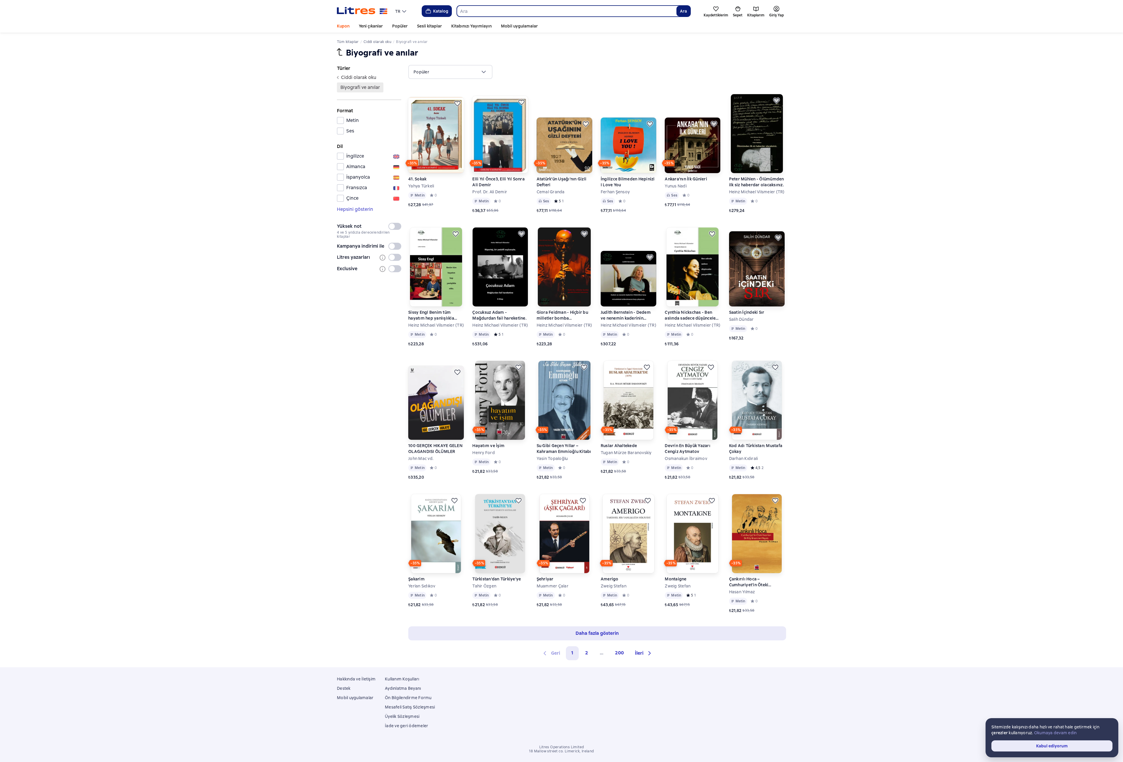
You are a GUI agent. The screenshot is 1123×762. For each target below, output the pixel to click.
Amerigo (610, 579)
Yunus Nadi (676, 186)
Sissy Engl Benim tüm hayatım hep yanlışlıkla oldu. (431, 315)
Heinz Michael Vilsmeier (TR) (757, 191)
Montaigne (675, 579)
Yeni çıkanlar (371, 26)
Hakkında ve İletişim (356, 679)
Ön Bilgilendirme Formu (408, 697)
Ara (683, 11)
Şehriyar (545, 579)
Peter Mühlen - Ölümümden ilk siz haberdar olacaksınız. (756, 181)
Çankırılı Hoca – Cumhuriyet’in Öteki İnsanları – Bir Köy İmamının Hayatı (756, 582)
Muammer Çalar (553, 586)
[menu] (401, 11)
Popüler (400, 26)
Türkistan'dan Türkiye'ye (496, 579)
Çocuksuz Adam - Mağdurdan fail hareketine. (499, 315)
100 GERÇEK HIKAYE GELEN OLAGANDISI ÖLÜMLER (435, 448)
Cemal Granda (551, 191)
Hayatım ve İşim (488, 445)
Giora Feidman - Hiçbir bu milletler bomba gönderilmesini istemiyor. (562, 315)
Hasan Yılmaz (742, 591)
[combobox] (566, 11)
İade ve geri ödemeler (406, 725)
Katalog (440, 11)
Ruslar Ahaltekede (619, 445)
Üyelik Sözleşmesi (402, 716)
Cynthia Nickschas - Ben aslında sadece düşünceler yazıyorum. (691, 315)
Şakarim (416, 579)
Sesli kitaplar (429, 26)
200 (619, 653)
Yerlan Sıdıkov (421, 586)
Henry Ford (483, 452)
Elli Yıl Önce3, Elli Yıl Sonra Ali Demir (498, 181)
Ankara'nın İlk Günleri (686, 179)
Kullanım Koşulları (402, 679)
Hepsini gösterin (355, 209)
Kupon (343, 26)
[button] (643, 653)
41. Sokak (417, 179)
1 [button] (572, 653)
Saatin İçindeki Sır (746, 312)
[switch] (394, 226)
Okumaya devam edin (1055, 732)
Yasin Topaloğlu (552, 458)
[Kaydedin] (457, 103)
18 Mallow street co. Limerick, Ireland (561, 751)
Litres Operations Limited (561, 747)
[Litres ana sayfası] (362, 11)
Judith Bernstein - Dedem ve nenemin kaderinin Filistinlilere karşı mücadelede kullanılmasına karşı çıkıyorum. (628, 315)
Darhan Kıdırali (743, 458)
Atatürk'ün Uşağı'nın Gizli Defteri (562, 181)
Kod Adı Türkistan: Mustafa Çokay (756, 448)
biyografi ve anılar (360, 87)
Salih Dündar (741, 319)
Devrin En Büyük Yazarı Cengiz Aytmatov (687, 448)
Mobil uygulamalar (519, 26)
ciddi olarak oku (358, 77)
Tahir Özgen (484, 586)
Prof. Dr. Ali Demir (489, 191)
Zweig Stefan (613, 586)
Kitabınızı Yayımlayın (471, 26)
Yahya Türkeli (421, 186)
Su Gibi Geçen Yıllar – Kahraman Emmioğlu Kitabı (564, 448)
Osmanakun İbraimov (686, 458)
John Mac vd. (420, 458)
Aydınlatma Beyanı (403, 688)
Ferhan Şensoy (615, 191)
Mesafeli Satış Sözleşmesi (410, 707)
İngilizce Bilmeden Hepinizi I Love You (628, 181)
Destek (344, 688)
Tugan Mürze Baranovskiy (626, 452)
